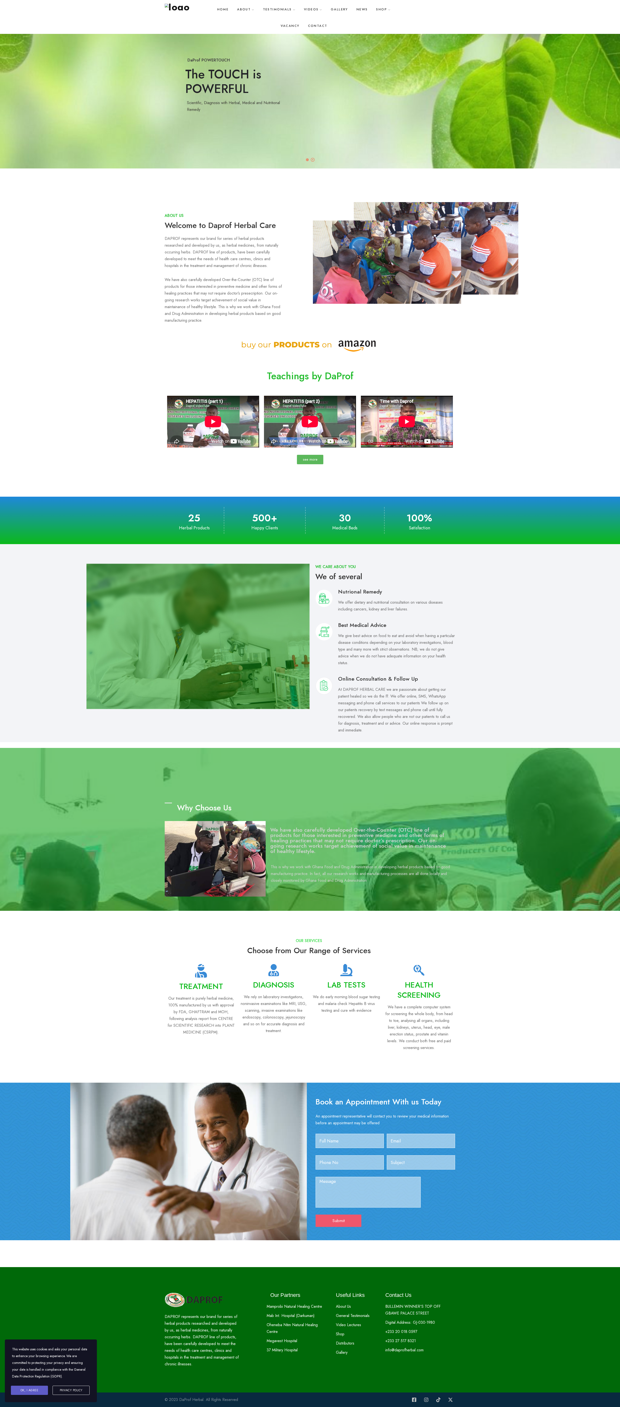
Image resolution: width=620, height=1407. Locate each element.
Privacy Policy (71, 1390)
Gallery (339, 9)
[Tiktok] (438, 1400)
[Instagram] (426, 1400)
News (362, 9)
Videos (311, 9)
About (244, 9)
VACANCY (290, 25)
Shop (381, 9)
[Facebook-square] (414, 1400)
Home (223, 9)
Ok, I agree (30, 1390)
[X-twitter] (450, 1400)
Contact (317, 25)
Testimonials (277, 9)
